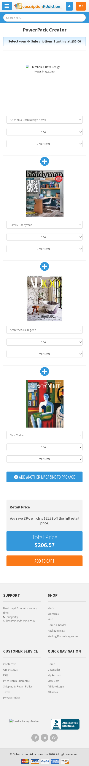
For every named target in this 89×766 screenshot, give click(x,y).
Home (51, 664)
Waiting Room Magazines (63, 636)
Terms (6, 692)
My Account (54, 675)
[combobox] (44, 120)
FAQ (5, 675)
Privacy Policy (11, 698)
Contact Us (9, 664)
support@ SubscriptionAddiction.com (19, 619)
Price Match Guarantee (16, 681)
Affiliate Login (56, 686)
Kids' (50, 619)
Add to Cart (44, 561)
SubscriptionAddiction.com (30, 754)
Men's (51, 608)
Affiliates (53, 692)
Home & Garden (57, 625)
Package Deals (56, 630)
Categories (54, 670)
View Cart (53, 681)
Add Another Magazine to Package (46, 477)
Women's (53, 614)
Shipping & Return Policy (17, 686)
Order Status (10, 670)
